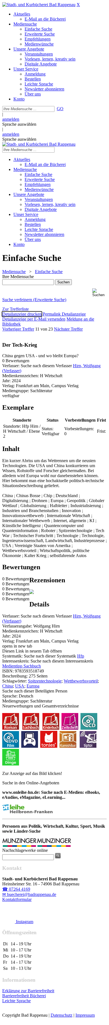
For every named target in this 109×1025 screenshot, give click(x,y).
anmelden (10, 119)
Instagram (24, 921)
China (7, 686)
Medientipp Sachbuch (21, 666)
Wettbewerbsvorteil (81, 681)
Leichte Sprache (16, 1000)
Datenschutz (61, 1015)
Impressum (85, 1015)
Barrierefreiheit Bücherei (24, 995)
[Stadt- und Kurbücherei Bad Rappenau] (38, 4)
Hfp (80, 656)
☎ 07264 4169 (16, 889)
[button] (99, 292)
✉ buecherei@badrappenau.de (29, 894)
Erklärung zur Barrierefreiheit (28, 990)
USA (19, 686)
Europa (33, 686)
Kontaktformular (17, 899)
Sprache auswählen (19, 124)
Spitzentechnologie (44, 681)
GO (60, 108)
